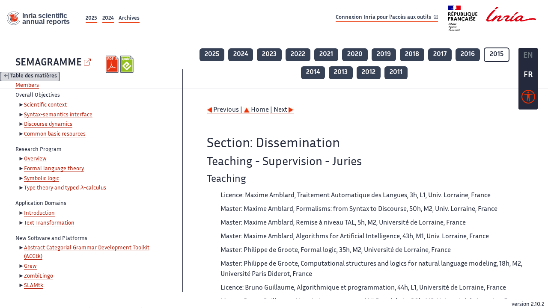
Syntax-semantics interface (58, 115)
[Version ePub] (127, 64)
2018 (412, 54)
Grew (30, 266)
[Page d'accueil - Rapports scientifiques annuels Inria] (42, 18)
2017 (440, 54)
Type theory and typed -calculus (65, 188)
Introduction (39, 213)
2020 (355, 54)
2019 (384, 54)
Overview (35, 159)
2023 (269, 54)
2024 (108, 18)
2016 (468, 54)
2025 (91, 18)
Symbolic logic (41, 178)
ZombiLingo (38, 276)
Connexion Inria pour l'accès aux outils (384, 18)
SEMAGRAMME (48, 63)
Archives (129, 18)
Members (27, 85)
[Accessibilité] (528, 99)
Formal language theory (54, 169)
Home (259, 110)
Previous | (228, 110)
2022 (298, 54)
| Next (279, 110)
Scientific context (45, 105)
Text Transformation (49, 223)
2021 (326, 54)
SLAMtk (33, 285)
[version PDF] (113, 64)
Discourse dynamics (48, 124)
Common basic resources (55, 134)
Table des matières (33, 76)
